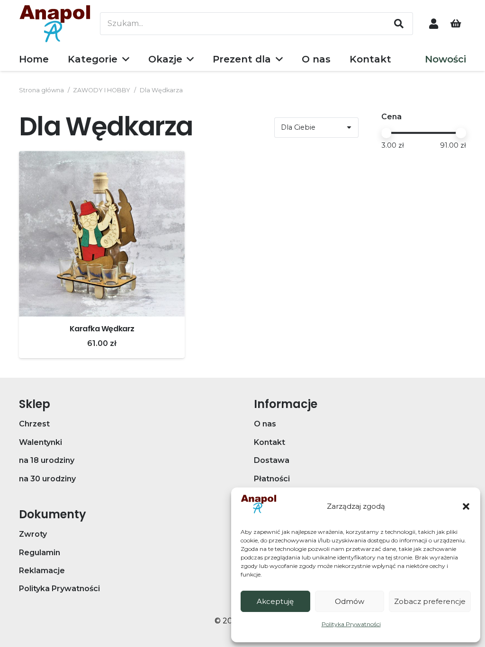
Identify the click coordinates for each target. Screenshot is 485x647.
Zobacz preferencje (430, 601)
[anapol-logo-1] (55, 24)
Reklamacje (42, 570)
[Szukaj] (399, 23)
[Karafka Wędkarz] (102, 234)
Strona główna (41, 90)
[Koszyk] (455, 23)
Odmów (349, 601)
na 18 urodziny (46, 460)
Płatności (272, 478)
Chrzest (34, 423)
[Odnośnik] (433, 23)
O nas (265, 423)
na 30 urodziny (47, 478)
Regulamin (39, 552)
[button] (466, 506)
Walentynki (40, 442)
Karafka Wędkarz (102, 328)
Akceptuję (275, 601)
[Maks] (461, 133)
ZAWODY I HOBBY (101, 90)
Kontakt (269, 442)
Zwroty (33, 534)
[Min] (386, 133)
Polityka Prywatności (351, 624)
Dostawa (271, 460)
